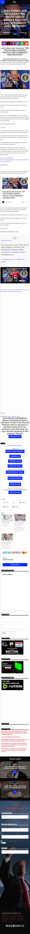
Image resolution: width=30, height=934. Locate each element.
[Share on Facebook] (12, 43)
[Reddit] (14, 553)
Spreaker (6, 920)
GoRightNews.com (15, 456)
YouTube (21, 918)
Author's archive (15, 564)
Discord (21, 917)
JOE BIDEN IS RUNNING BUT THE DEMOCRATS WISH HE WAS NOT (19, 523)
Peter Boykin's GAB (15, 484)
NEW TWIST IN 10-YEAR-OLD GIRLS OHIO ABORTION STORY (15, 787)
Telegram (18, 915)
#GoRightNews (6, 252)
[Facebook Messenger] (19, 553)
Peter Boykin (14, 33)
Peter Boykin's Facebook (15, 478)
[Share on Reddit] (26, 43)
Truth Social (21, 920)
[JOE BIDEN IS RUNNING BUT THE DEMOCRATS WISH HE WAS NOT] (20, 517)
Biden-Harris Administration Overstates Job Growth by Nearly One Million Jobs (7, 542)
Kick (11, 915)
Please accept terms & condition (9, 631)
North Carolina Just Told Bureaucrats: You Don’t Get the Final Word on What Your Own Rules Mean (15, 740)
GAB (10, 921)
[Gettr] (24, 553)
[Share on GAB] (22, 43)
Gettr (4, 921)
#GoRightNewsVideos (19, 252)
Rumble (14, 918)
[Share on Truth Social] (4, 43)
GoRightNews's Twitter (15, 461)
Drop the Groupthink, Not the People (11, 737)
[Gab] (9, 553)
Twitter (13, 917)
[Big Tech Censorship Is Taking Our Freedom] (7, 517)
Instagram (6, 918)
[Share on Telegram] (17, 43)
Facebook (5, 917)
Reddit (13, 920)
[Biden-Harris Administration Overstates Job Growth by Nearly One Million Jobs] (7, 537)
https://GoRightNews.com (14, 416)
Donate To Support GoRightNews (15, 451)
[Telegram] (6, 553)
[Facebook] (4, 553)
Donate (5, 915)
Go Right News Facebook (15, 466)
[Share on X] (8, 43)
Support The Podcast (15, 436)
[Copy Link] (21, 553)
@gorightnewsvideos (6, 240)
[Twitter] (11, 553)
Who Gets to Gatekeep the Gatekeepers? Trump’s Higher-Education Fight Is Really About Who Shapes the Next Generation (15, 733)
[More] (26, 553)
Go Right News (15, 809)
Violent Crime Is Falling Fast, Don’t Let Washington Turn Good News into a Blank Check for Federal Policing (14, 750)
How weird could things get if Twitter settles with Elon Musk (15, 768)
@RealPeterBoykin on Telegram (15, 472)
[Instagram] (16, 553)
